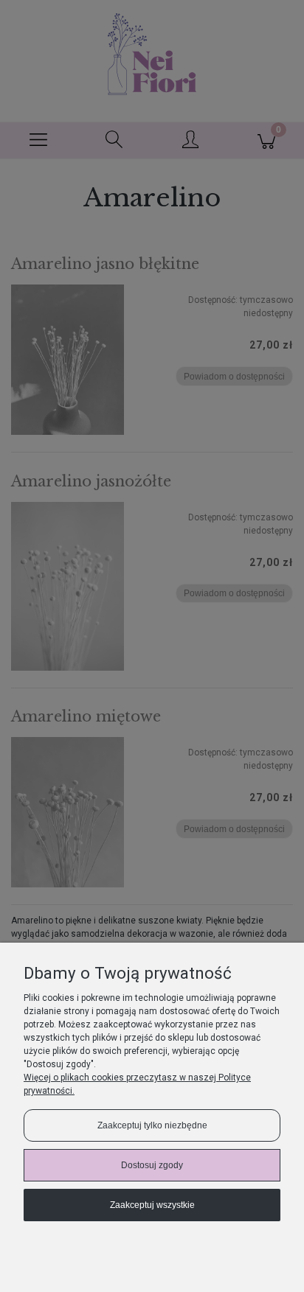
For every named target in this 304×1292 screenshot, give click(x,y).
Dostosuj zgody (152, 1165)
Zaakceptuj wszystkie (152, 1205)
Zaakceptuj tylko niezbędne (152, 1125)
